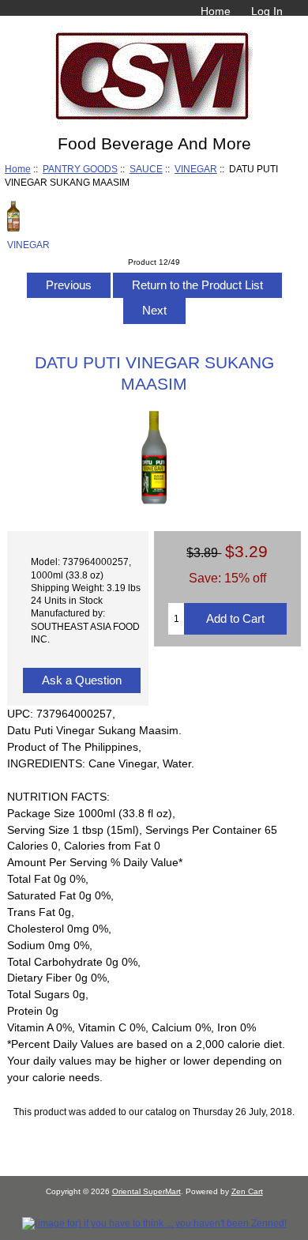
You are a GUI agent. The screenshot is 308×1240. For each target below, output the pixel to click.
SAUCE (146, 169)
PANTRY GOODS (80, 169)
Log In (267, 11)
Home (216, 11)
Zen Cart (247, 1191)
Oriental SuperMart (146, 1191)
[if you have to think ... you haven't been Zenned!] (154, 1223)
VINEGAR (196, 169)
